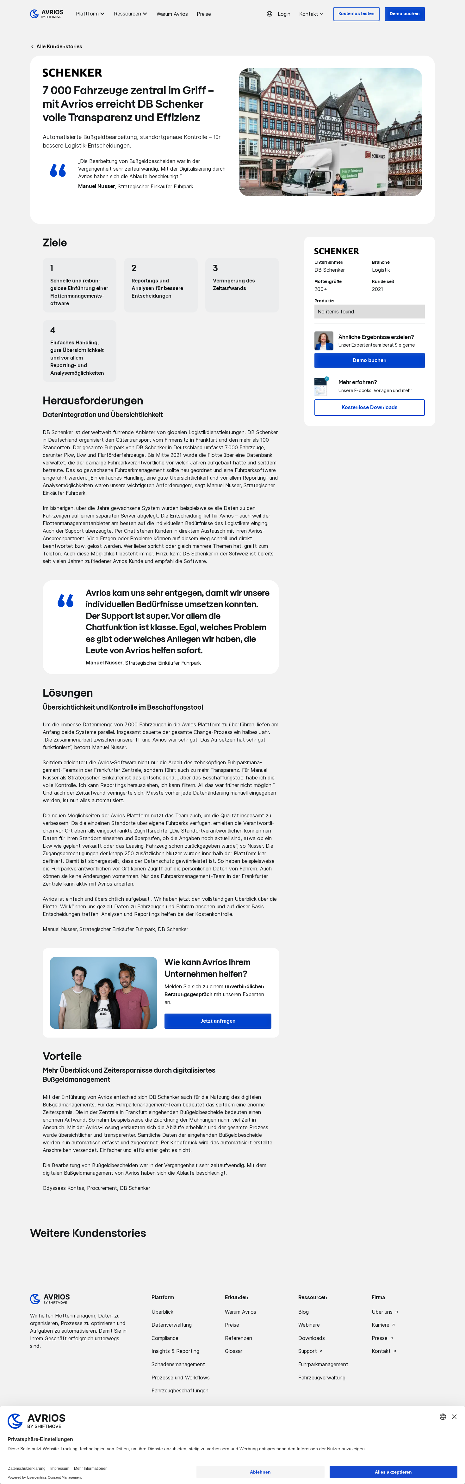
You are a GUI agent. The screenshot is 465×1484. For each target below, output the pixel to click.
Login (284, 14)
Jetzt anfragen (218, 1021)
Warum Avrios (172, 14)
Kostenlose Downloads (370, 407)
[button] (91, 13)
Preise (204, 14)
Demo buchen (405, 14)
